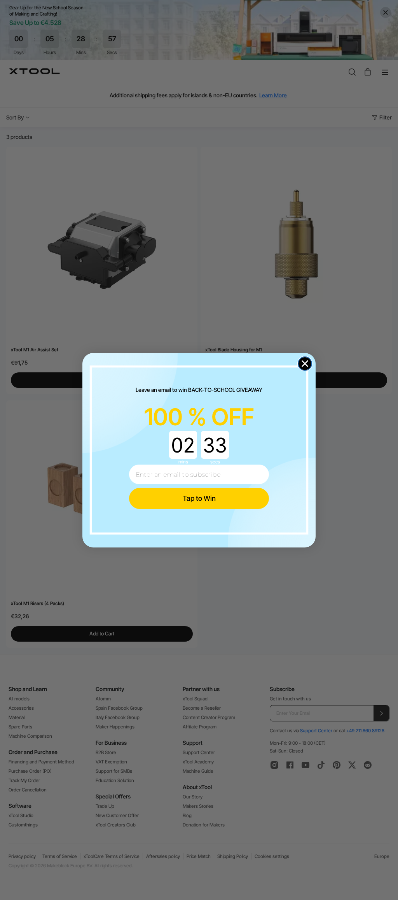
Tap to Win (199, 498)
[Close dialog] (305, 363)
